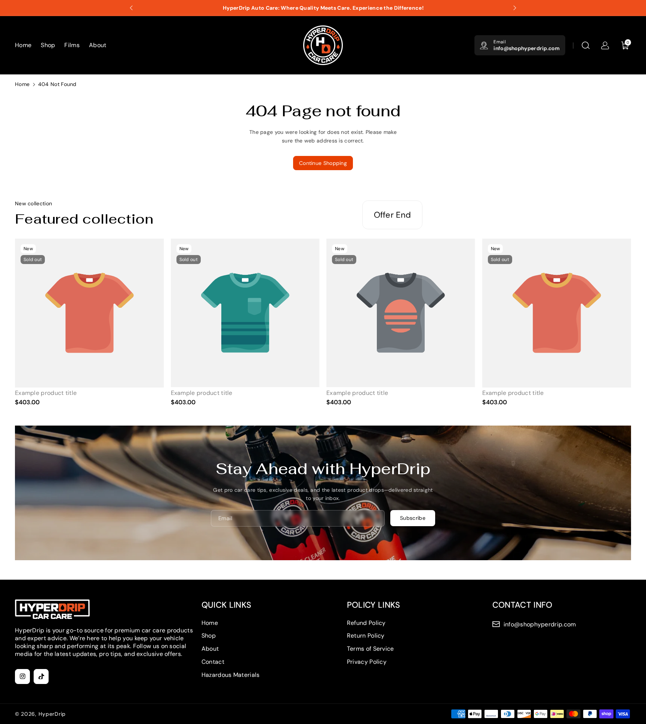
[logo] (52, 609)
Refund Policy (366, 623)
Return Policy (366, 635)
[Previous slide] (131, 8)
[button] (585, 45)
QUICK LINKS (226, 604)
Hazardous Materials (231, 675)
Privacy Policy (367, 662)
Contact (213, 662)
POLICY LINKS (373, 604)
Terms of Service (370, 649)
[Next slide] (515, 8)
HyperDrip (52, 714)
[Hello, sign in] (605, 45)
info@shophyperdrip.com (526, 48)
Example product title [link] (46, 393)
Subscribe (412, 518)
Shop (209, 635)
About (210, 649)
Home (22, 84)
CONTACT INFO (522, 604)
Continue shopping (323, 163)
